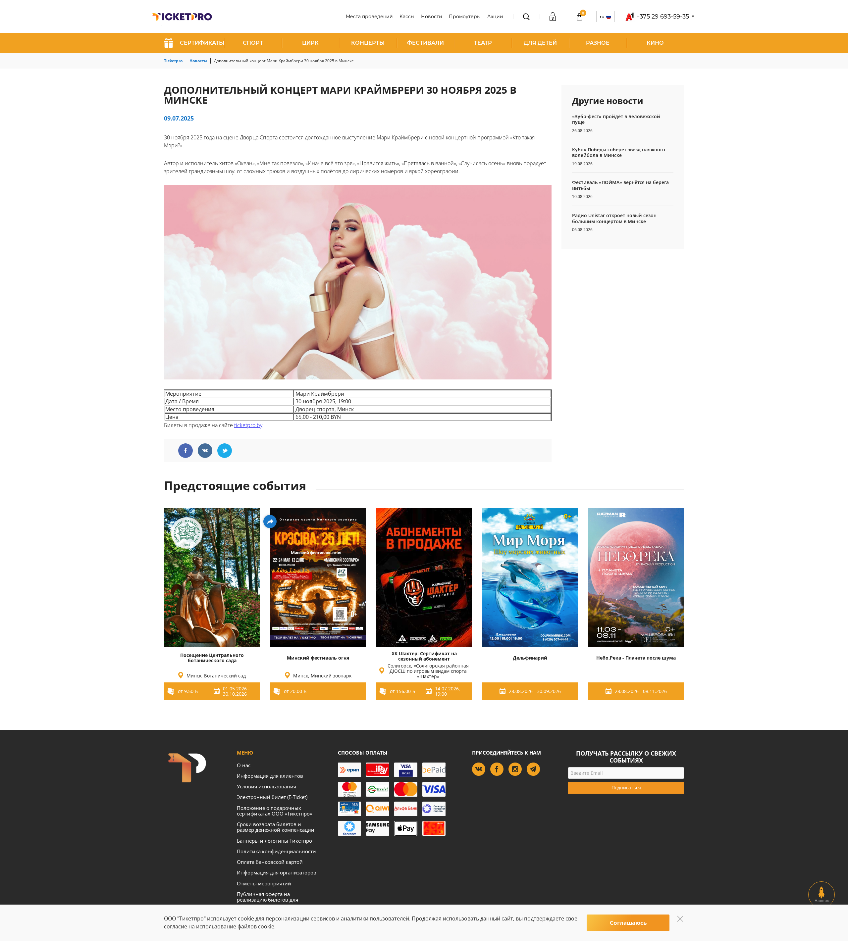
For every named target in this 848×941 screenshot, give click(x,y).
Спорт (253, 43)
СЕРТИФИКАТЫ (202, 43)
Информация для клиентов (270, 775)
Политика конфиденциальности (276, 851)
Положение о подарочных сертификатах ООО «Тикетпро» (274, 811)
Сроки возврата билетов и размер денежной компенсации (275, 827)
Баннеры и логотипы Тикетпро (274, 840)
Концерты (368, 43)
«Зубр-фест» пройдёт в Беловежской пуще (616, 119)
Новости (431, 17)
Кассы (406, 17)
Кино (655, 43)
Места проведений (369, 17)
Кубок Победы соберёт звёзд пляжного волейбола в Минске (618, 152)
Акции (495, 17)
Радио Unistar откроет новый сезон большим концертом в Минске (614, 218)
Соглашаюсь (628, 922)
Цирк (310, 43)
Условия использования (266, 786)
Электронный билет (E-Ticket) (272, 797)
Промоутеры (465, 17)
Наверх (822, 900)
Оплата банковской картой (270, 862)
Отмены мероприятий (264, 883)
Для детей (540, 43)
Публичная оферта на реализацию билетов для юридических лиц (267, 900)
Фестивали (425, 43)
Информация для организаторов (276, 872)
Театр (483, 43)
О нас (243, 765)
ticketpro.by (248, 425)
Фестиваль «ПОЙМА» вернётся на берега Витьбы (620, 185)
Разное (598, 43)
